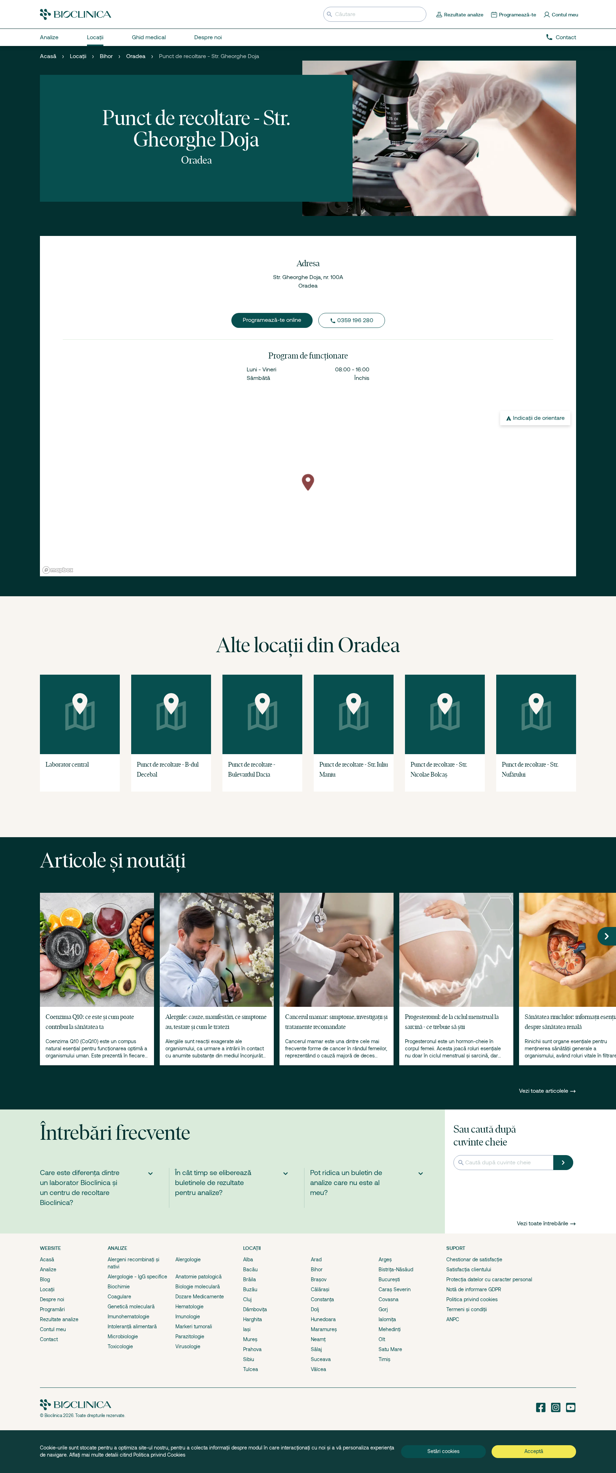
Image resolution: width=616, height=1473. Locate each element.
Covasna (389, 1299)
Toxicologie (120, 1346)
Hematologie (189, 1306)
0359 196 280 (355, 320)
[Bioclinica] (75, 14)
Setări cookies (443, 1451)
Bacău (250, 1269)
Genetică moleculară (131, 1306)
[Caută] (563, 1162)
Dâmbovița (255, 1309)
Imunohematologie (128, 1316)
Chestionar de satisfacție (474, 1259)
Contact (566, 37)
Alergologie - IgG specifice (137, 1276)
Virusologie (187, 1346)
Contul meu (53, 1329)
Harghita (252, 1319)
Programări (52, 1309)
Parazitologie (189, 1336)
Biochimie (119, 1286)
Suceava (321, 1359)
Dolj (315, 1309)
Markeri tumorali (193, 1326)
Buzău (250, 1289)
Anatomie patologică (198, 1276)
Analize (48, 1269)
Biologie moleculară (197, 1286)
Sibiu (248, 1359)
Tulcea (250, 1369)
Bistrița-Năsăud (396, 1269)
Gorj (383, 1309)
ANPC (452, 1319)
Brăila (249, 1279)
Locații (78, 56)
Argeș (385, 1259)
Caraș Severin (395, 1289)
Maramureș (324, 1329)
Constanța (322, 1299)
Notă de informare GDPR (473, 1289)
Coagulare (119, 1296)
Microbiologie (123, 1336)
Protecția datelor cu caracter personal (489, 1279)
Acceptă (533, 1451)
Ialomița (387, 1319)
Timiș (384, 1359)
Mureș (250, 1339)
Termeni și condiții (466, 1309)
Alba (248, 1259)
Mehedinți (390, 1329)
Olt (382, 1339)
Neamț (318, 1339)
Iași (247, 1329)
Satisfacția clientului (468, 1269)
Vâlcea (318, 1369)
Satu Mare (390, 1349)
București (389, 1279)
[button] (606, 936)
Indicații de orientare (539, 418)
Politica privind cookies (472, 1299)
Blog (45, 1279)
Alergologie (188, 1259)
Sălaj (316, 1349)
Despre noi (52, 1299)
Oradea (135, 56)
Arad (316, 1259)
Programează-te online (272, 320)
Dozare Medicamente (199, 1296)
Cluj (247, 1299)
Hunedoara (323, 1319)
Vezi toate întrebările (542, 1223)
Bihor (106, 56)
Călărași (320, 1289)
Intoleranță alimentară (132, 1326)
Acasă (48, 56)
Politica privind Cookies (159, 1455)
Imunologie (187, 1316)
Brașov (319, 1279)
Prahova (252, 1349)
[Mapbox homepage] (57, 570)
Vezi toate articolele (544, 1091)
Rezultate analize (59, 1319)
